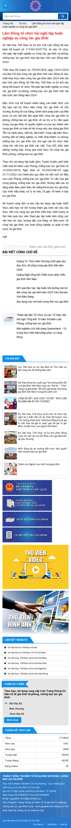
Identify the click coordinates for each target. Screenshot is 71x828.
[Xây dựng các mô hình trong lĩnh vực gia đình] (8, 306)
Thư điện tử (38, 824)
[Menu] (5, 6)
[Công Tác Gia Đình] (35, 6)
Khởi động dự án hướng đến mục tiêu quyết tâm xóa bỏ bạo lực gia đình (42, 450)
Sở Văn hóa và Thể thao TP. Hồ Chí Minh (27, 652)
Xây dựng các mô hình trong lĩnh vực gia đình (42, 301)
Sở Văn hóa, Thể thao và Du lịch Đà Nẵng (27, 658)
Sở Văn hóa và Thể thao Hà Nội (22, 647)
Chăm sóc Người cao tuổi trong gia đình (39, 464)
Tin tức (22, 23)
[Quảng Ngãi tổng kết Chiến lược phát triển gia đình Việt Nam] (8, 279)
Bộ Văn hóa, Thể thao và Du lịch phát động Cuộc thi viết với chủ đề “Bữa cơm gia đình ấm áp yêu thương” (42, 436)
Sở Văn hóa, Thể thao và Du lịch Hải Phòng (28, 673)
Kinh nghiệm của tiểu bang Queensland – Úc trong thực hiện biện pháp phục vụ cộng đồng (42, 333)
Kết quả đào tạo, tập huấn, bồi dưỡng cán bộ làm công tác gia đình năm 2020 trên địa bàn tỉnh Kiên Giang (42, 292)
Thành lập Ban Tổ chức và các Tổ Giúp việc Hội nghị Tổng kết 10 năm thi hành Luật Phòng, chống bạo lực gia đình (42, 319)
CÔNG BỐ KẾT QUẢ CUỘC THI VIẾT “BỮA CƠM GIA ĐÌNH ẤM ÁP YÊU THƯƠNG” (42, 400)
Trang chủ (7, 23)
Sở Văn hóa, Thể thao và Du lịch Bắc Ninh (27, 663)
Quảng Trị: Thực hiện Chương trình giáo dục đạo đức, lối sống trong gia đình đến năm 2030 (41, 265)
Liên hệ (64, 824)
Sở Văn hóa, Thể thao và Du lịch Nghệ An (27, 668)
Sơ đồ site (52, 824)
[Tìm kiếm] (63, 16)
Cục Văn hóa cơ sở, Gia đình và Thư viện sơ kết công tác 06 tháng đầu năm (42, 368)
